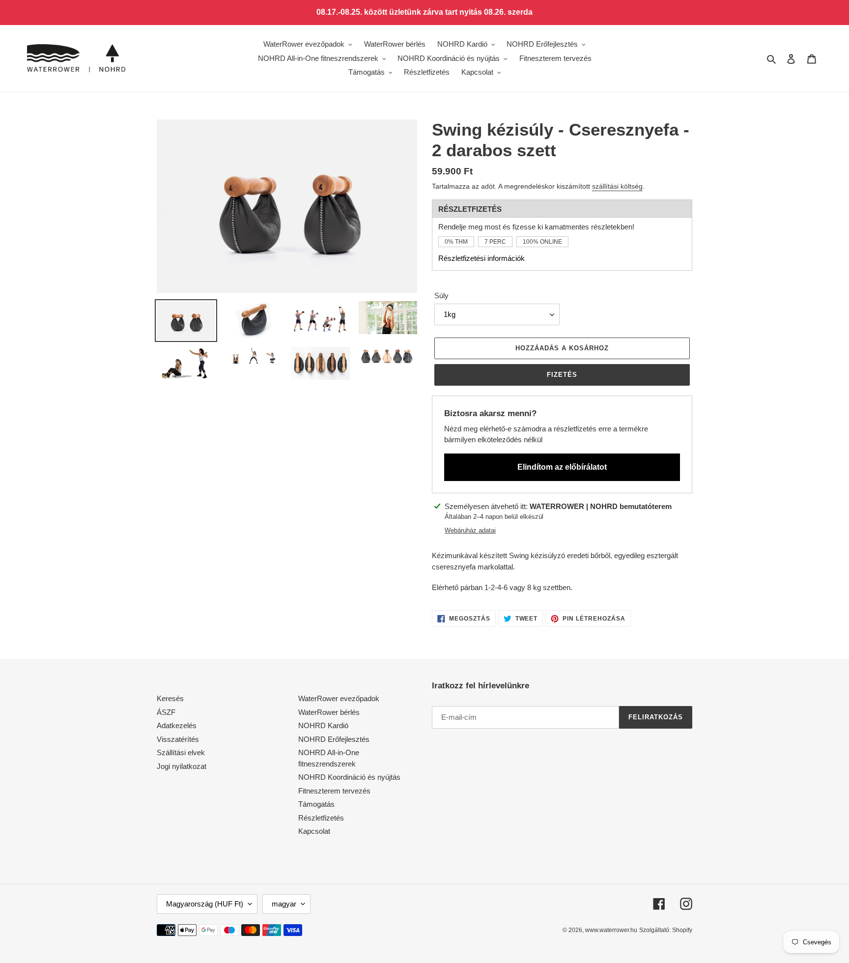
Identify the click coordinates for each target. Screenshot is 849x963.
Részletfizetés (321, 818)
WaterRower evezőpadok (338, 698)
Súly (441, 295)
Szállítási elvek (181, 752)
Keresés (170, 698)
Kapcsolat (314, 831)
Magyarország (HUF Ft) (204, 904)
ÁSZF (166, 712)
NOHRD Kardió (323, 725)
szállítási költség (617, 186)
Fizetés (562, 374)
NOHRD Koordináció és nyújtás (349, 777)
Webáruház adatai (470, 530)
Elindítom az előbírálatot (562, 467)
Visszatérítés (178, 739)
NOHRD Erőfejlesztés (333, 739)
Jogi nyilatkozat (181, 766)
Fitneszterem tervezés (334, 791)
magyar (284, 904)
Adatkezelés (177, 725)
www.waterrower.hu (611, 930)
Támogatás (316, 804)
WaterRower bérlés (329, 712)
